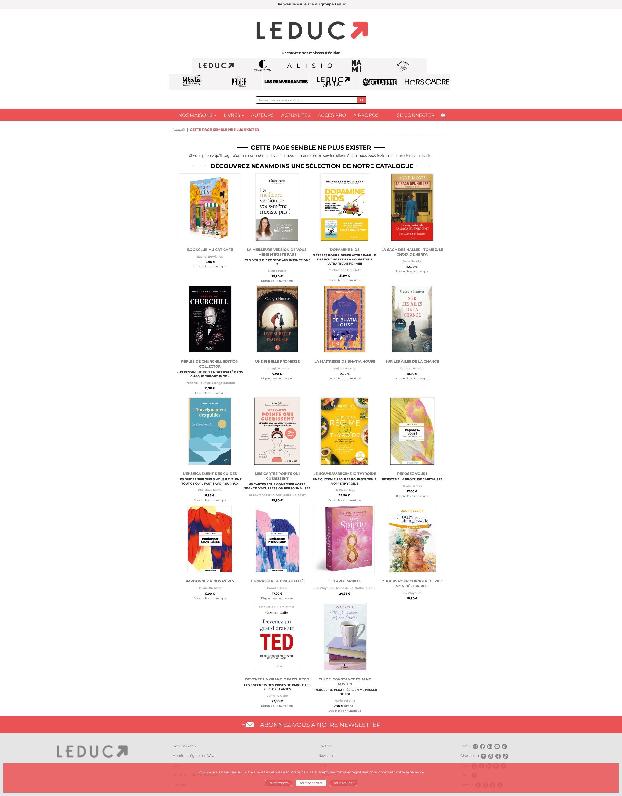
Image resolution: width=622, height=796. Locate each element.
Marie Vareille (344, 700)
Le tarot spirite (344, 581)
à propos (366, 115)
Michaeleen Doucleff (345, 270)
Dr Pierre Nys (345, 490)
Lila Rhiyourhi (324, 588)
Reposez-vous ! (412, 473)
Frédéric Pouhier (197, 383)
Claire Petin (277, 271)
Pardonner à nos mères (210, 581)
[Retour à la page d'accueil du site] (311, 31)
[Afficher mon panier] (443, 115)
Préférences (278, 783)
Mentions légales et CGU (193, 756)
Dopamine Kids (345, 249)
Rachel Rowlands (210, 256)
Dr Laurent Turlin (261, 495)
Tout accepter (311, 783)
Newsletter (327, 756)
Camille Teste (277, 588)
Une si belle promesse (277, 361)
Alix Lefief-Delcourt (291, 495)
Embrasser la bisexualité (277, 581)
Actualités (296, 115)
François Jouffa (223, 383)
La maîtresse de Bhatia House (344, 361)
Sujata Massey (344, 368)
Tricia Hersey (412, 486)
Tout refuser (343, 783)
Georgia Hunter (277, 368)
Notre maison (184, 746)
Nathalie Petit (365, 588)
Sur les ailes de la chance (412, 361)
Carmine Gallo (277, 695)
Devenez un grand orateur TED (277, 679)
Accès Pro (332, 115)
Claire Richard (210, 588)
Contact (325, 746)
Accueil (179, 129)
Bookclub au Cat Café (210, 249)
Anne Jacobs (412, 261)
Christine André (210, 490)
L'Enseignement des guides (210, 473)
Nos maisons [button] (196, 115)
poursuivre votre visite (413, 155)
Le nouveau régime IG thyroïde (344, 473)
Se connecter (416, 115)
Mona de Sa (344, 588)
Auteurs (262, 115)
